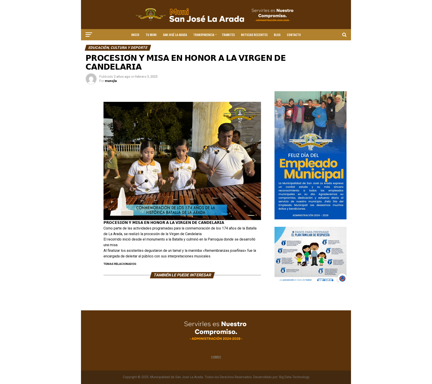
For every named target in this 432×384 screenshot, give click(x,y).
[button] (110, 160)
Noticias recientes (254, 34)
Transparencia (203, 34)
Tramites (228, 34)
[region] (182, 161)
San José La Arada (175, 34)
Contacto (294, 34)
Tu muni (151, 34)
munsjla (111, 81)
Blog (277, 34)
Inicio (135, 34)
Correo (216, 357)
